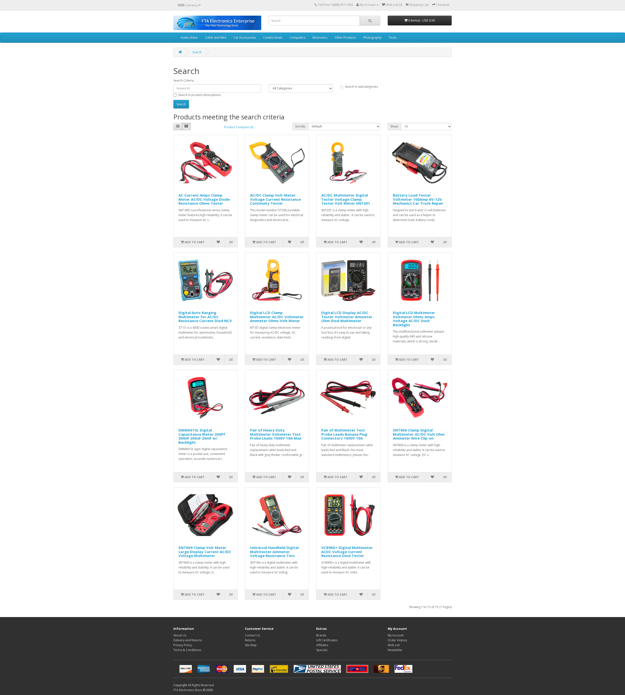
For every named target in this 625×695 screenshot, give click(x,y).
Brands (321, 635)
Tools (392, 37)
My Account (396, 635)
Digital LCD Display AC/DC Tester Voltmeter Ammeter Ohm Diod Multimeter (346, 316)
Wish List (394, 645)
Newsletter (395, 650)
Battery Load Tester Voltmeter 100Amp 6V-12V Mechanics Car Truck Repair (418, 199)
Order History (397, 640)
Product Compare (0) (238, 127)
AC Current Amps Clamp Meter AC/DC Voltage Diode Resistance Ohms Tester (204, 199)
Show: (394, 126)
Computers (297, 37)
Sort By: (300, 126)
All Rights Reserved (201, 685)
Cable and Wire (215, 37)
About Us (179, 635)
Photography (372, 37)
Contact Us (252, 635)
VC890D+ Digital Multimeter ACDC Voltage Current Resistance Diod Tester (347, 551)
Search (197, 52)
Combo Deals (272, 37)
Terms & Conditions (187, 650)
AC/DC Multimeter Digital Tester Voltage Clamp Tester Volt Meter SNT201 (345, 199)
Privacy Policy (182, 645)
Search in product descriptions (199, 95)
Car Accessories (245, 37)
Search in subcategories (361, 86)
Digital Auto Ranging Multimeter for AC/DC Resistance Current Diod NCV (205, 316)
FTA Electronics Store (187, 690)
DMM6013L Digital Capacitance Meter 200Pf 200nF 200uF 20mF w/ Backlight (201, 436)
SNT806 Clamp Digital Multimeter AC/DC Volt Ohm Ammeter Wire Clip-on (419, 434)
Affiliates (322, 645)
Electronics (319, 37)
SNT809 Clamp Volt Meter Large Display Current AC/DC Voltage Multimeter (204, 551)
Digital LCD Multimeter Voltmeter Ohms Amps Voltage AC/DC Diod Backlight (414, 318)
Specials (321, 650)
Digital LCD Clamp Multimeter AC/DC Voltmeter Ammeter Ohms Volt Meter (277, 316)
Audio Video (189, 37)
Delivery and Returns (187, 640)
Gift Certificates (326, 640)
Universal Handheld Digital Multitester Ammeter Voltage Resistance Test (274, 551)
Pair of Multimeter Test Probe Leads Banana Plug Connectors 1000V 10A (344, 434)
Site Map (251, 645)
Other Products (345, 37)
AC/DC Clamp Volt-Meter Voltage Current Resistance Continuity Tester (275, 199)
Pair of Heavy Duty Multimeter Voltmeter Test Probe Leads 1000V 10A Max (276, 434)
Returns (250, 640)
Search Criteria (183, 80)
